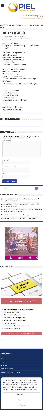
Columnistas (4, 365)
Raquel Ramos (8, 36)
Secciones (3, 362)
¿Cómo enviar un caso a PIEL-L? (10, 372)
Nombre (5, 160)
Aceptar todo (21, 394)
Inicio (3, 25)
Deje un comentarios (26, 38)
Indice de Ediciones (6, 369)
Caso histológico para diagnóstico (31, 215)
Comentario (6, 141)
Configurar (21, 405)
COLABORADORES (12, 25)
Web (3, 173)
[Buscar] (36, 188)
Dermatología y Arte (25, 25)
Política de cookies (30, 389)
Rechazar (21, 400)
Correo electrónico (8, 167)
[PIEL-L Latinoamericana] (21, 7)
